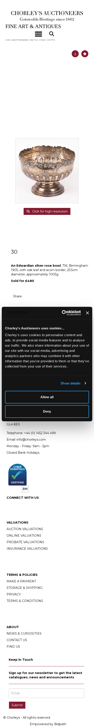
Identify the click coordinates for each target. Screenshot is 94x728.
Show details (70, 383)
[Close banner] (87, 312)
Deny (47, 411)
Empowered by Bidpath (48, 724)
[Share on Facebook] (29, 296)
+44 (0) (40, 433)
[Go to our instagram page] (38, 296)
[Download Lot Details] (75, 53)
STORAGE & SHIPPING (25, 588)
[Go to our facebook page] (11, 505)
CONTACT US (17, 640)
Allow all (47, 397)
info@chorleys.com (31, 440)
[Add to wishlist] (85, 53)
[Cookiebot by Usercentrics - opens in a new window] (62, 313)
